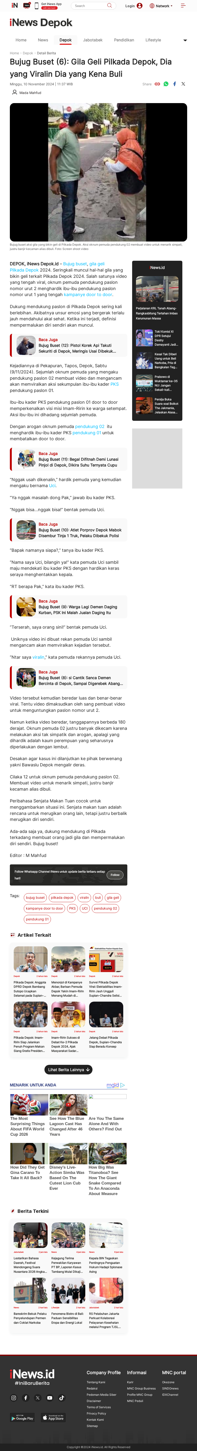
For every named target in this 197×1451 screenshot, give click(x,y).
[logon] (14, 5)
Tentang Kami (96, 1382)
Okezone (168, 1382)
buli (98, 897)
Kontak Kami (95, 1419)
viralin (38, 657)
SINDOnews (170, 1388)
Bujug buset (75, 263)
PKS (115, 384)
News (43, 39)
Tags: (14, 895)
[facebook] (175, 84)
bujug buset (35, 897)
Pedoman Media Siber (101, 1394)
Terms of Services (99, 1407)
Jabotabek (93, 39)
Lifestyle (153, 39)
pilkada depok (62, 897)
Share (147, 84)
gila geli (97, 263)
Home (21, 39)
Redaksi (92, 1388)
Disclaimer (94, 1401)
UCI (85, 908)
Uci (52, 485)
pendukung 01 (87, 432)
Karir (130, 1382)
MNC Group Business (141, 1388)
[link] (157, 84)
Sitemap (92, 1426)
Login (130, 6)
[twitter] (183, 84)
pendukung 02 (90, 426)
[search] (109, 6)
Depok (66, 39)
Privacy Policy (96, 1413)
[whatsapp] (166, 84)
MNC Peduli (135, 1401)
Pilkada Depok (24, 270)
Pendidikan (124, 39)
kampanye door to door (88, 294)
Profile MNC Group (139, 1394)
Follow (115, 875)
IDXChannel (170, 1394)
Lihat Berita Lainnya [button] (66, 1069)
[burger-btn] (183, 6)
